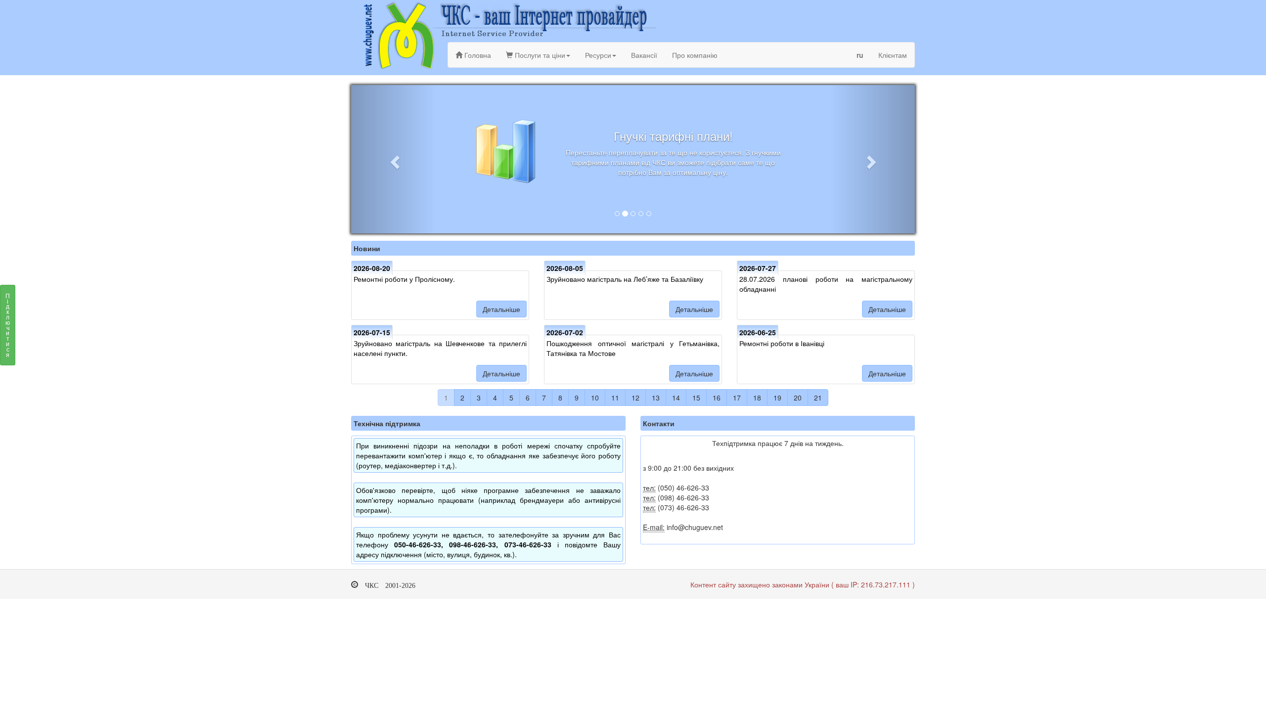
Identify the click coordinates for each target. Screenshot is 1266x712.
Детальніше (501, 309)
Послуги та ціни (539, 55)
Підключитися (7, 324)
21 (818, 397)
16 (717, 397)
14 (676, 397)
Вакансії (644, 55)
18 (757, 397)
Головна (476, 55)
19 (777, 397)
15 (696, 397)
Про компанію (695, 55)
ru (860, 55)
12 (635, 397)
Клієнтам (892, 55)
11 (615, 397)
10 (595, 397)
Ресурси (598, 55)
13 (656, 397)
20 (798, 397)
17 (737, 397)
